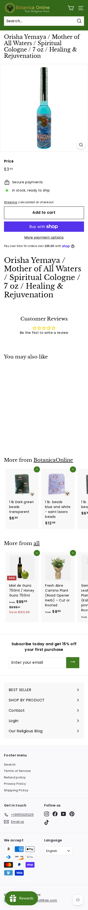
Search (9, 764)
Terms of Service (17, 771)
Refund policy (15, 777)
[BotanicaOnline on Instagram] (46, 813)
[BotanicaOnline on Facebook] (55, 813)
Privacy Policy (15, 783)
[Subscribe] (72, 662)
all (37, 543)
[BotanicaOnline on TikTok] (46, 822)
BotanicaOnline (53, 460)
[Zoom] (81, 144)
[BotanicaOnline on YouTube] (63, 813)
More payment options (44, 237)
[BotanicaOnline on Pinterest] (71, 813)
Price (9, 161)
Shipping (10, 202)
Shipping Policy (16, 790)
